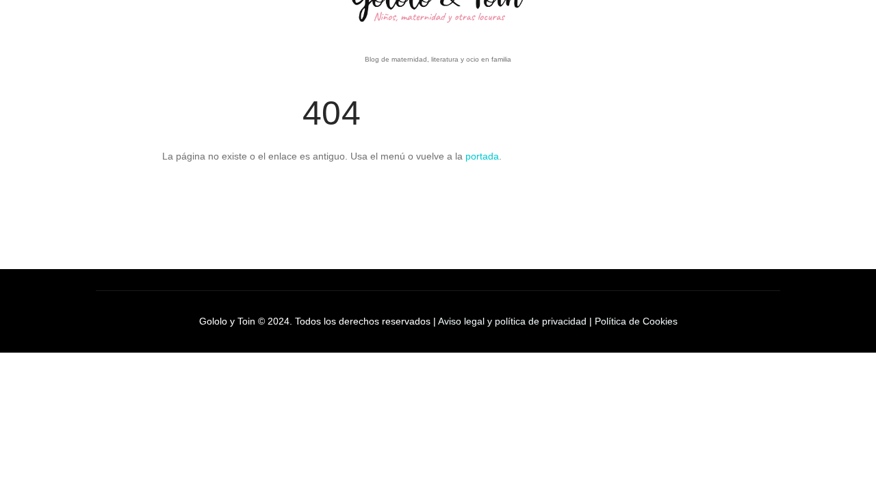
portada (482, 156)
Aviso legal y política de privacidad (512, 321)
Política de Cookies (636, 321)
